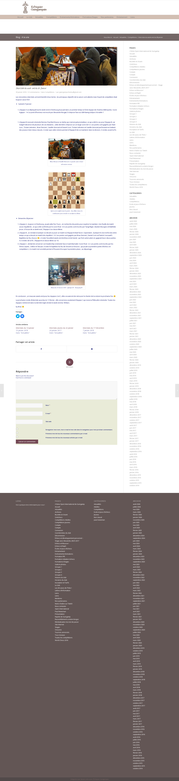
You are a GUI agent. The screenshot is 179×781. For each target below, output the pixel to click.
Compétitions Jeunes (137, 69)
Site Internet (134, 171)
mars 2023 (133, 287)
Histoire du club (135, 124)
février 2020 (134, 360)
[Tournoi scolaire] (2, 390)
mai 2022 (133, 302)
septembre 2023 (135, 279)
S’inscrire (133, 177)
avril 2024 (133, 263)
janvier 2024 (134, 271)
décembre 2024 (135, 253)
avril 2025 (133, 245)
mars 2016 (133, 467)
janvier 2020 (134, 362)
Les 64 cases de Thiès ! (138, 135)
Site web (48, 421)
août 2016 (133, 454)
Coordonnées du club (138, 80)
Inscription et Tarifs (137, 129)
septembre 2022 (135, 297)
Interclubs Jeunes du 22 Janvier (61, 328)
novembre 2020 (135, 341)
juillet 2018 (133, 399)
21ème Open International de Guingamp (144, 51)
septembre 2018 (135, 396)
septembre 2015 (135, 483)
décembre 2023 (135, 273)
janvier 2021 (134, 336)
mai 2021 (133, 326)
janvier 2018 (134, 412)
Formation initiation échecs (139, 106)
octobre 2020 (134, 344)
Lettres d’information (137, 137)
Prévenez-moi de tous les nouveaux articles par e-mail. (64, 437)
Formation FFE (135, 103)
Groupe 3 (133, 119)
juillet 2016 (133, 457)
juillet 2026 (133, 224)
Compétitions (132, 37)
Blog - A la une (22, 37)
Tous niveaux (135, 182)
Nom (48, 405)
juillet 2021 (133, 320)
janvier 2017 (134, 441)
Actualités (123, 37)
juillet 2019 (133, 370)
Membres (133, 145)
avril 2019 (133, 378)
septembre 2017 (135, 423)
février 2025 (134, 247)
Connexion (134, 77)
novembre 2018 (135, 391)
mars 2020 (133, 357)
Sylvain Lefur (85, 779)
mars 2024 (133, 266)
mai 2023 (133, 281)
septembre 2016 (135, 451)
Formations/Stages (137, 109)
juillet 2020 (133, 349)
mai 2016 (133, 462)
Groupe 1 (133, 114)
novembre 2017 (135, 417)
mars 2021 (133, 331)
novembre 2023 (135, 276)
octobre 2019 (134, 368)
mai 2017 (133, 430)
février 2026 (134, 232)
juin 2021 (133, 323)
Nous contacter (135, 153)
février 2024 (134, 268)
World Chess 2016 (136, 187)
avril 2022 (133, 305)
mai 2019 (133, 375)
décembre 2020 (135, 339)
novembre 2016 (135, 446)
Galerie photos (135, 111)
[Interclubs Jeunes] (177, 390)
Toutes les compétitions (138, 184)
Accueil (115, 37)
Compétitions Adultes (137, 67)
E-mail (48, 413)
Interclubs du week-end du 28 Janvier (31, 88)
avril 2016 (133, 464)
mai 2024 (133, 260)
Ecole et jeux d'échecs (138, 204)
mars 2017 (133, 436)
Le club (132, 132)
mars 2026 (133, 229)
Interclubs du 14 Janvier (25, 328)
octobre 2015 (134, 480)
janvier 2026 (134, 234)
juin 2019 (133, 373)
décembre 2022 (135, 292)
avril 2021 (133, 328)
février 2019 (134, 383)
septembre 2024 (135, 255)
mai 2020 (133, 352)
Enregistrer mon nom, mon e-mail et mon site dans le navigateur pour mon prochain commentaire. (79, 430)
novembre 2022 (135, 294)
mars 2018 (133, 407)
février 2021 (134, 334)
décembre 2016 (135, 444)
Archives (133, 59)
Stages (132, 174)
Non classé (134, 209)
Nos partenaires (136, 148)
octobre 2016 (134, 449)
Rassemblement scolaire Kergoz (141, 166)
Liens (131, 140)
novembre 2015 (135, 478)
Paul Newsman (135, 158)
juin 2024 (133, 258)
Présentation (134, 161)
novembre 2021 (135, 315)
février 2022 (134, 310)
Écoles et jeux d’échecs (138, 95)
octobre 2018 (134, 394)
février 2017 (134, 438)
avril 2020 (133, 354)
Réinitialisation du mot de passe (141, 169)
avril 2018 (133, 404)
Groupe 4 (133, 122)
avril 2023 (133, 284)
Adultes (132, 199)
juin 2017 (133, 428)
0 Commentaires (33, 92)
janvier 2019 (134, 386)
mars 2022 (133, 307)
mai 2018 (133, 402)
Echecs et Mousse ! (137, 90)
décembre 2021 (135, 313)
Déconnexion (134, 82)
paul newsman (135, 212)
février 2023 (134, 289)
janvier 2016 (134, 472)
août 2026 (133, 221)
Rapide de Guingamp (137, 163)
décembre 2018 (135, 389)
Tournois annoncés (137, 179)
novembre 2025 (135, 237)
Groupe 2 (133, 116)
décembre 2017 (135, 415)
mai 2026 (133, 226)
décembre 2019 (135, 365)
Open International (137, 156)
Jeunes (132, 207)
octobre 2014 (134, 485)
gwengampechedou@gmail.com (70, 92)
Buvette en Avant (136, 61)
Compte (132, 72)
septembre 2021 (135, 318)
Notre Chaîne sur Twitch (138, 150)
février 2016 (134, 470)
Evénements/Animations (139, 101)
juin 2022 (133, 300)
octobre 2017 (134, 420)
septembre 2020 (135, 347)
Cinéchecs (133, 64)
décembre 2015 (135, 475)
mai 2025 (133, 242)
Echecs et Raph (135, 93)
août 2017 (133, 425)
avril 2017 (133, 433)
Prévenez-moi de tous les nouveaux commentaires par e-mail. (67, 433)
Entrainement (135, 98)
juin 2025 (133, 239)
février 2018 (134, 409)
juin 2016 (133, 459)
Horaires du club (136, 127)
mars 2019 (133, 381)
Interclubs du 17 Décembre (93, 328)
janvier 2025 (134, 250)
